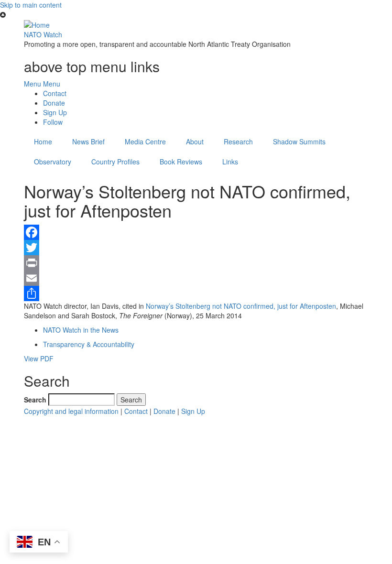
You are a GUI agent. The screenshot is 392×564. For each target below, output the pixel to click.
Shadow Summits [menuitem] (299, 141)
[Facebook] (196, 232)
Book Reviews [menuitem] (181, 161)
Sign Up (55, 112)
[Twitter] (196, 247)
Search (35, 399)
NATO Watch (43, 34)
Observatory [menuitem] (52, 161)
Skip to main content (31, 5)
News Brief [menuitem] (88, 141)
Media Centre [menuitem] (145, 141)
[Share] (196, 293)
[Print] (196, 263)
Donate (54, 103)
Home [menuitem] (43, 141)
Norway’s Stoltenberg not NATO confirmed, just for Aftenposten (241, 306)
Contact (54, 93)
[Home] (37, 24)
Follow (53, 122)
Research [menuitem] (238, 141)
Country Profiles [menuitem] (115, 161)
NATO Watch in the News (81, 330)
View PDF (39, 358)
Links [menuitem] (230, 161)
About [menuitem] (195, 141)
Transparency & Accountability (88, 344)
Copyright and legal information (71, 411)
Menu (32, 83)
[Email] (196, 278)
